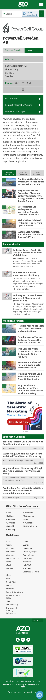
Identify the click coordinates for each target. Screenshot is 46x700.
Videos (26, 541)
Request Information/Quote (18, 105)
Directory (10, 548)
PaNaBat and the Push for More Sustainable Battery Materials (29, 365)
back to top (37, 620)
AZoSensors (28, 512)
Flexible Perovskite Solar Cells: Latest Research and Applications (31, 328)
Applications (28, 555)
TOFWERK (11, 448)
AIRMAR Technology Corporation (20, 460)
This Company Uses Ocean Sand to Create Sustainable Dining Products (29, 352)
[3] (9, 209)
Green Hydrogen (30, 551)
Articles (9, 545)
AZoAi (25, 519)
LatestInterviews (37, 173)
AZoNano (10, 516)
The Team (27, 568)
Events (26, 545)
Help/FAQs (27, 565)
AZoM (8, 512)
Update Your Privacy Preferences (24, 692)
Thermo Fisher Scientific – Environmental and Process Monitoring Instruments (23, 478)
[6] (9, 388)
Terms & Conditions (14, 592)
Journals (9, 568)
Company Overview (13, 50)
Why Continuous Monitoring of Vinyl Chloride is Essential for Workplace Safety (30, 389)
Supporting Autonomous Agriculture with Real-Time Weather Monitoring (22, 455)
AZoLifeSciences (30, 526)
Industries (27, 558)
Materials (27, 561)
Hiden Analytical (14, 497)
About (8, 575)
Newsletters (11, 582)
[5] (9, 235)
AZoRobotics (11, 519)
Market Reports (12, 558)
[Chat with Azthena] (39, 695)
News (8, 541)
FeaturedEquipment (23, 173)
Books (8, 561)
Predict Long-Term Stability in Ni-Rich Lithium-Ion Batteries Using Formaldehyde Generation (23, 491)
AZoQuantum (28, 516)
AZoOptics (10, 523)
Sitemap (9, 601)
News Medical (29, 523)
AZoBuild (10, 526)
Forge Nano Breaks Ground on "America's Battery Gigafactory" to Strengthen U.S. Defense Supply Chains (31, 196)
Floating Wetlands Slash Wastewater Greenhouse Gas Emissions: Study (31, 182)
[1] (9, 182)
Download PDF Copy (15, 111)
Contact (9, 585)
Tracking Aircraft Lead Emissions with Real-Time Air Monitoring (30, 376)
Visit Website (11, 98)
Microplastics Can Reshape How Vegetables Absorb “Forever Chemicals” (29, 210)
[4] (9, 223)
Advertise (10, 588)
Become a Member (31, 572)
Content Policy (12, 604)
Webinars (10, 555)
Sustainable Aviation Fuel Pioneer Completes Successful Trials (30, 234)
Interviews (27, 548)
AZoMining (10, 529)
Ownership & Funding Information (11, 610)
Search (9, 578)
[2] (9, 193)
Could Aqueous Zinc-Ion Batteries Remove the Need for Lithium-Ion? (30, 340)
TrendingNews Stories (9, 173)
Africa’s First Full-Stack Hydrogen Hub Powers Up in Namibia (30, 223)
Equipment (11, 551)
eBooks (9, 565)
